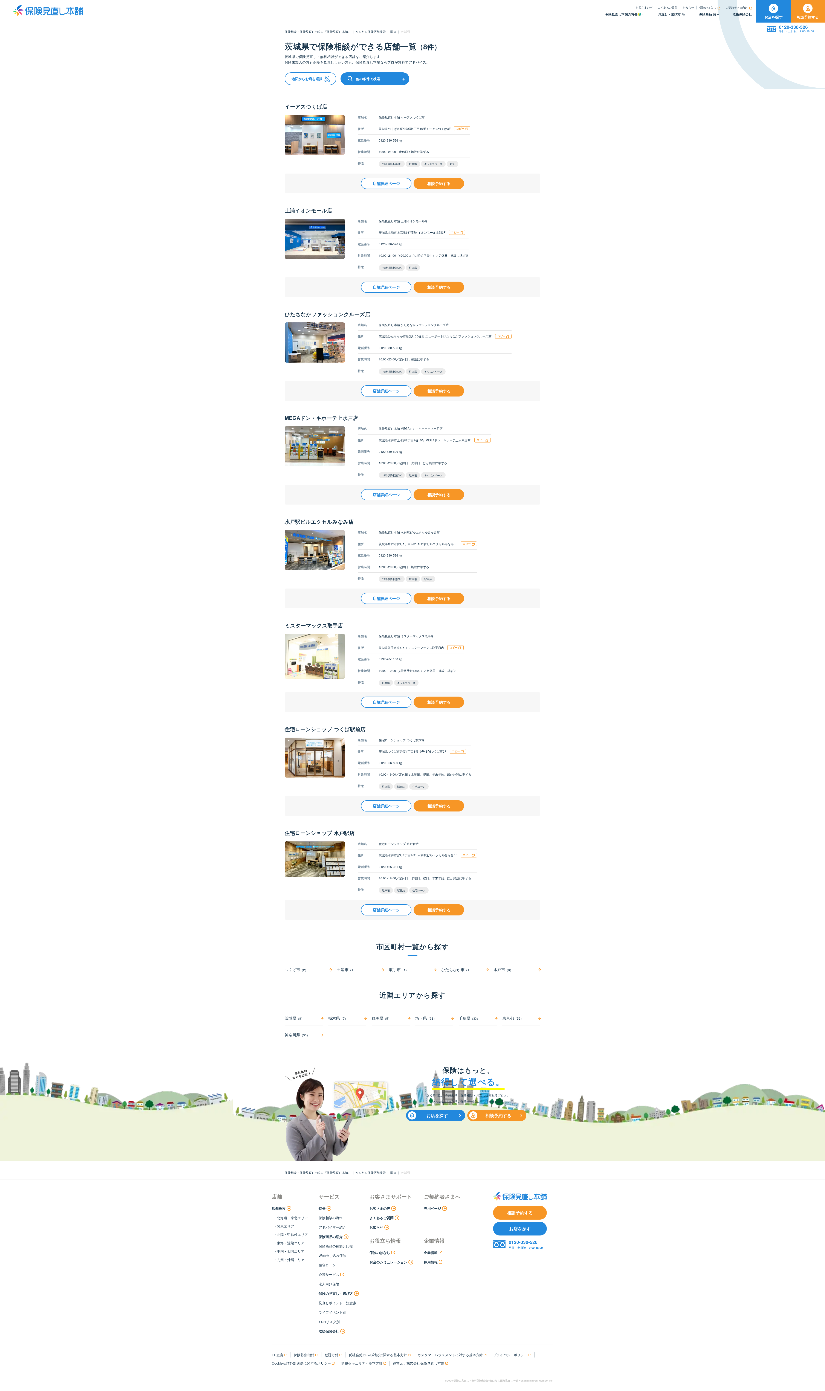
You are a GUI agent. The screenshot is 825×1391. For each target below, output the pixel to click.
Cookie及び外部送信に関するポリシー (301, 1363)
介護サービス (329, 1274)
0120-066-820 (388, 763)
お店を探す (773, 17)
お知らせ (688, 7)
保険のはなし (707, 7)
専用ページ (432, 1208)
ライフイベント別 (332, 1312)
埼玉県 (425, 1018)
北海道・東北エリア (292, 1217)
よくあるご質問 (667, 7)
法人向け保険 (329, 1283)
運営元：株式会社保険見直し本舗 (418, 1363)
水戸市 (503, 969)
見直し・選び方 (669, 14)
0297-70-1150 (388, 659)
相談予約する (808, 17)
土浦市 (346, 969)
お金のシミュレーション (388, 1262)
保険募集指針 (304, 1354)
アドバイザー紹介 (332, 1227)
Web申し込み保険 (332, 1255)
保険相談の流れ (331, 1217)
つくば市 (296, 969)
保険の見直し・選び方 (336, 1293)
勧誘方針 (331, 1354)
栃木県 (338, 1018)
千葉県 (469, 1018)
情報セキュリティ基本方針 (361, 1363)
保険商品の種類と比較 (336, 1246)
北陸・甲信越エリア (292, 1234)
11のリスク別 (329, 1321)
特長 (322, 1208)
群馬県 (381, 1018)
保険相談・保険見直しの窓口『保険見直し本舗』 (318, 31)
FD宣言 (277, 1354)
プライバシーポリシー (510, 1354)
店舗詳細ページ (386, 183)
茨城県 (294, 1018)
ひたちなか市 (456, 969)
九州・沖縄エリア (290, 1259)
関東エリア (285, 1226)
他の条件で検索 (368, 78)
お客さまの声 (644, 7)
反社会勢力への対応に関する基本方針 (378, 1354)
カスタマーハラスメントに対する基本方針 (450, 1354)
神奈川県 (297, 1034)
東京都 (512, 1018)
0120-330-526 (388, 140)
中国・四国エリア (290, 1251)
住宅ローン (327, 1265)
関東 (393, 31)
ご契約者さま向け (737, 7)
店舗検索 (279, 1208)
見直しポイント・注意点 (337, 1302)
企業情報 (431, 1252)
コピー (460, 128)
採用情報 (431, 1262)
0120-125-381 (388, 867)
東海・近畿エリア (290, 1242)
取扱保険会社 (742, 14)
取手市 (398, 969)
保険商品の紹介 (331, 1236)
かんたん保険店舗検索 (371, 31)
